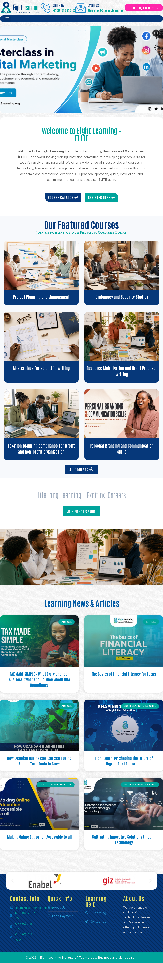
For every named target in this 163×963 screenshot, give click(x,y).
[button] (7, 18)
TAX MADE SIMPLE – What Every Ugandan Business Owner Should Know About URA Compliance (39, 679)
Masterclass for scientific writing (41, 368)
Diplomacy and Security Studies (122, 296)
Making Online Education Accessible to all (39, 836)
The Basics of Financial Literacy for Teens (123, 673)
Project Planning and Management (41, 296)
